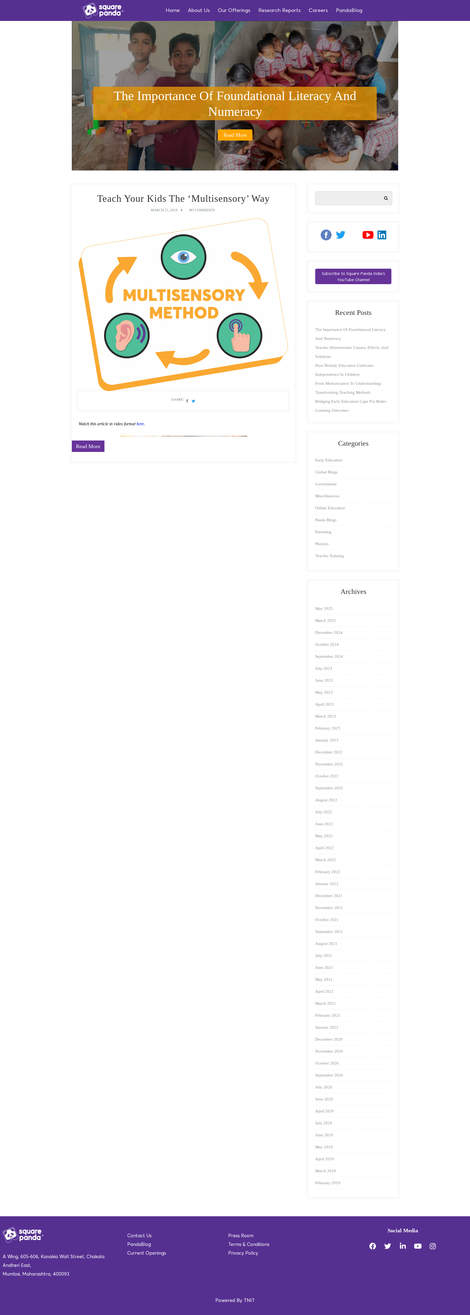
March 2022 (325, 860)
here (140, 423)
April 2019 (324, 1159)
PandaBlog (349, 10)
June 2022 (324, 824)
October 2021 (327, 919)
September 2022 (329, 788)
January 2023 (326, 740)
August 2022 (326, 800)
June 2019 (324, 1135)
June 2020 (324, 1099)
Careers (318, 10)
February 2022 (327, 872)
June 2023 (324, 680)
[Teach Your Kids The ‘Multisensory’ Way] (183, 306)
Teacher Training (329, 556)
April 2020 (324, 1111)
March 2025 (325, 620)
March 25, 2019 (164, 210)
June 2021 (324, 967)
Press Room (240, 1236)
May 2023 (324, 692)
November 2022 (329, 764)
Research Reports (279, 10)
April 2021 (324, 991)
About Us (199, 10)
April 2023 (324, 704)
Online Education (330, 508)
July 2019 (323, 1123)
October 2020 (327, 1063)
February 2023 (327, 728)
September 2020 (329, 1075)
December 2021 (328, 896)
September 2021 (329, 931)
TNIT (249, 1300)
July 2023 (323, 668)
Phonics (322, 544)
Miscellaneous (327, 496)
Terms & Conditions (248, 1244)
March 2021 (325, 1003)
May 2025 (324, 608)
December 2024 (328, 632)
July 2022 (323, 812)
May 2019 (324, 1147)
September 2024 (329, 656)
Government (325, 484)
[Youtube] (418, 1246)
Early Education (328, 460)
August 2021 (326, 943)
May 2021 (324, 979)
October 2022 (327, 776)
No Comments (202, 210)
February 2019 (327, 1183)
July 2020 (323, 1087)
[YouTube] (368, 237)
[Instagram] (354, 237)
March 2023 (325, 716)
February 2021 (327, 1015)
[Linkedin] (381, 237)
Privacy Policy (243, 1253)
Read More (235, 135)
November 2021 (329, 907)
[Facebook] (324, 237)
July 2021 (323, 955)
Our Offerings (234, 10)
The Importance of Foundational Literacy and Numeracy (235, 103)
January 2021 (326, 1027)
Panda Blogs (325, 520)
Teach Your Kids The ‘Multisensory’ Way (183, 198)
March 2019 (325, 1171)
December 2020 (328, 1039)
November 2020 (329, 1051)
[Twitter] (388, 1246)
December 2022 (328, 752)
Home (173, 10)
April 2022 (324, 848)
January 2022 (326, 884)
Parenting (323, 532)
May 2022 (324, 836)
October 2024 (327, 644)
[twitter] (341, 237)
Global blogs (326, 472)
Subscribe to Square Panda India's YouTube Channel (353, 276)
